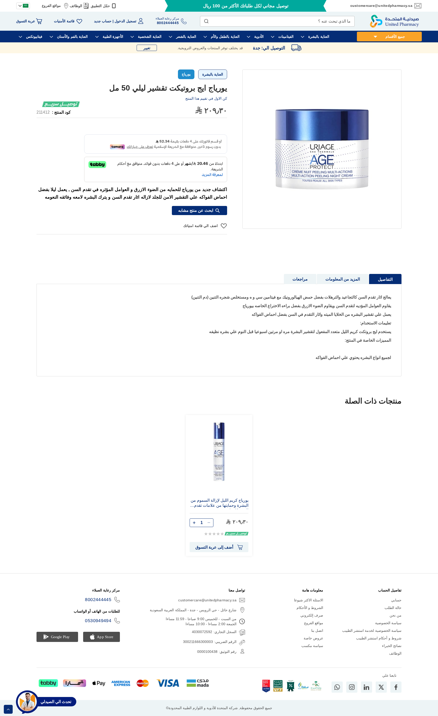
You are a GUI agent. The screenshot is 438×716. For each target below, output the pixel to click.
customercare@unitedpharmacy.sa (381, 6)
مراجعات (300, 279)
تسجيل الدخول (125, 21)
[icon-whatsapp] (337, 687)
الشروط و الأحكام (310, 608)
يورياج (186, 74)
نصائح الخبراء (392, 646)
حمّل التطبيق (100, 6)
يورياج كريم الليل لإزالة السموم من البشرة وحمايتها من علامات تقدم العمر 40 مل (219, 503)
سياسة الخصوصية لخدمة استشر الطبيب (372, 630)
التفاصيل (385, 279)
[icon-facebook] (396, 687)
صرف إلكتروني (311, 615)
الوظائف (76, 6)
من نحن (396, 615)
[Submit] (206, 20)
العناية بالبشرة (212, 74)
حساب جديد (103, 21)
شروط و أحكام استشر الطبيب (379, 638)
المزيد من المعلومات (342, 279)
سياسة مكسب (312, 646)
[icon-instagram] (351, 687)
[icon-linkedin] (366, 687)
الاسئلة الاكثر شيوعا (308, 600)
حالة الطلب (393, 608)
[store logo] (394, 21)
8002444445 (98, 599)
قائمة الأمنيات (64, 21)
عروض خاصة (313, 638)
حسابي (396, 600)
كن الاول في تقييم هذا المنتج (206, 98)
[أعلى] (8, 709)
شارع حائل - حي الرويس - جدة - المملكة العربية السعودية (193, 610)
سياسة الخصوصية (388, 623)
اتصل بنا (317, 630)
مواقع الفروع (51, 6)
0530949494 (98, 620)
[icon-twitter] (381, 687)
